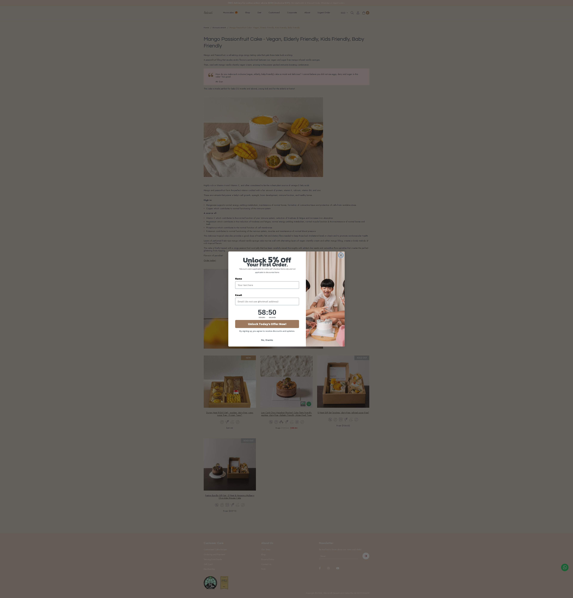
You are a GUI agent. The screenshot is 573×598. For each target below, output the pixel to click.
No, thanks (267, 340)
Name (238, 278)
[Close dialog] (341, 255)
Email (238, 295)
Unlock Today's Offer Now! (267, 324)
